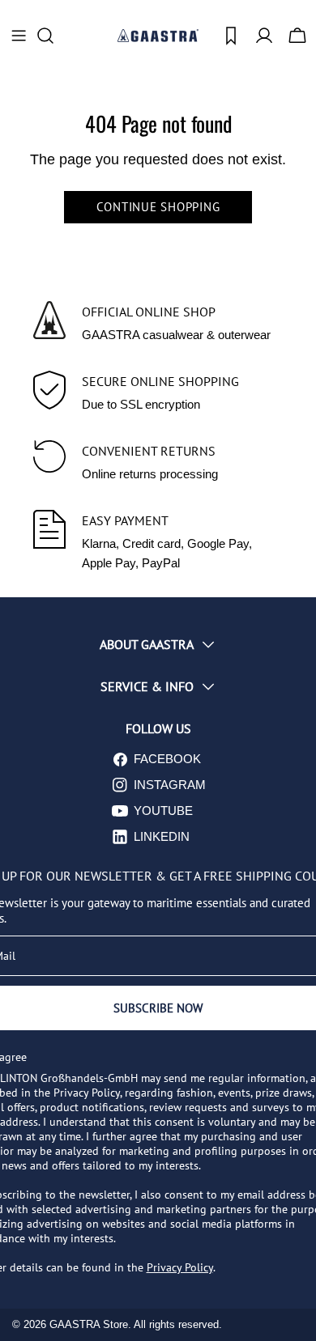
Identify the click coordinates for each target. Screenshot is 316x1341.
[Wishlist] (231, 35)
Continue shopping (158, 206)
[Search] (50, 35)
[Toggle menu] (18, 35)
